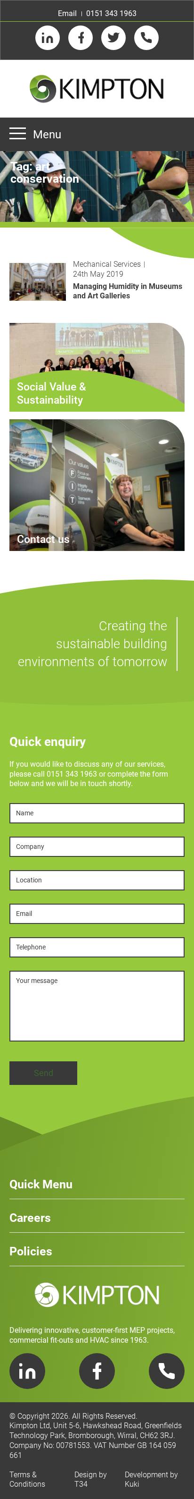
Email (67, 13)
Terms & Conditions (27, 1479)
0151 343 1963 (111, 13)
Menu (47, 134)
